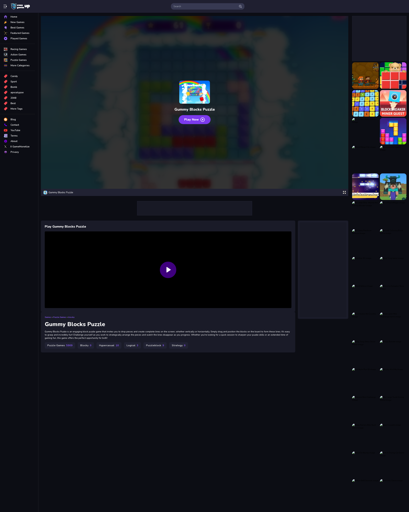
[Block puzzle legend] (393, 159)
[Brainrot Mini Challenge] (365, 409)
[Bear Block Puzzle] (393, 75)
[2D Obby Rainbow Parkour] (365, 242)
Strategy (178, 345)
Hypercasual (109, 345)
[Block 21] (365, 103)
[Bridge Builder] (393, 353)
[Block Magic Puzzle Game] (393, 131)
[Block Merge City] (365, 159)
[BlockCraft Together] (393, 186)
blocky (71, 317)
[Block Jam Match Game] (365, 131)
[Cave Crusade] (393, 437)
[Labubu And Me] (393, 381)
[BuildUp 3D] (365, 270)
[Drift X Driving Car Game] (393, 464)
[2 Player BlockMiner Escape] (365, 75)
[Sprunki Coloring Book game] (393, 242)
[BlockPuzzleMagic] (393, 214)
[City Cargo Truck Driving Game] (393, 409)
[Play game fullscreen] (344, 192)
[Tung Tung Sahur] (393, 270)
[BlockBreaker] (365, 186)
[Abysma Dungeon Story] (393, 298)
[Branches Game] (393, 492)
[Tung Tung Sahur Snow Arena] (365, 353)
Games (48, 317)
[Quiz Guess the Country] (365, 325)
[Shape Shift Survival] (365, 492)
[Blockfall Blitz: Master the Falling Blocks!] (365, 214)
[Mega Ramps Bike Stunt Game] (365, 437)
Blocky (85, 345)
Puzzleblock (155, 345)
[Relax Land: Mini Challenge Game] (393, 325)
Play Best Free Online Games (20, 6)
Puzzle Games (59, 317)
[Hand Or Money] (365, 464)
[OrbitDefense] (365, 298)
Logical (132, 345)
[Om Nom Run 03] (365, 381)
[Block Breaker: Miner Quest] (393, 103)
